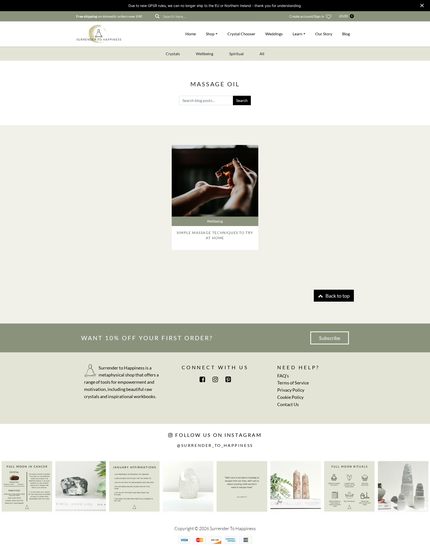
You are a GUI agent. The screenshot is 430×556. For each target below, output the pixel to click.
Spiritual (236, 53)
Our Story (323, 33)
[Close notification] (422, 5)
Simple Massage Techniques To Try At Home (215, 235)
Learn (297, 33)
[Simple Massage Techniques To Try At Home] (215, 181)
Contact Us (288, 404)
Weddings (274, 33)
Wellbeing (204, 53)
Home (190, 33)
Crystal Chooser (241, 33)
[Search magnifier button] (157, 16)
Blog (346, 33)
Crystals (173, 53)
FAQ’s (283, 375)
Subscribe (329, 338)
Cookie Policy (290, 397)
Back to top (337, 296)
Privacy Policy (290, 390)
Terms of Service (293, 382)
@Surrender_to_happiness (215, 445)
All (262, 53)
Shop (210, 33)
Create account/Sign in (306, 16)
